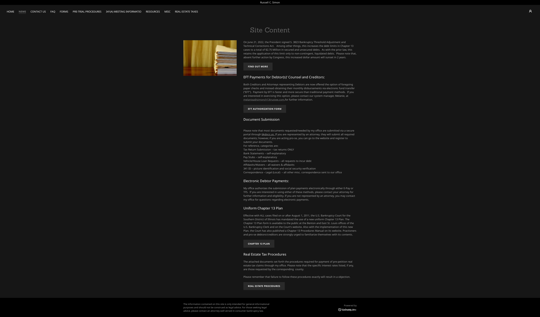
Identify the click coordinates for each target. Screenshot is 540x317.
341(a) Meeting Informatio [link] (123, 11)
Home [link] (10, 11)
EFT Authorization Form (265, 108)
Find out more (258, 66)
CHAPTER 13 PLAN (259, 243)
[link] (347, 309)
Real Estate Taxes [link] (186, 11)
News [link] (22, 11)
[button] (530, 11)
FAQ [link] (52, 11)
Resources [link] (153, 11)
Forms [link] (64, 11)
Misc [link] (167, 11)
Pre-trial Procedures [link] (87, 11)
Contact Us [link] (38, 11)
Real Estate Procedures (264, 286)
